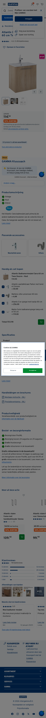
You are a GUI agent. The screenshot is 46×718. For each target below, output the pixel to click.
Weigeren (13, 370)
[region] (23, 359)
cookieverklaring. (34, 364)
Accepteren (32, 370)
